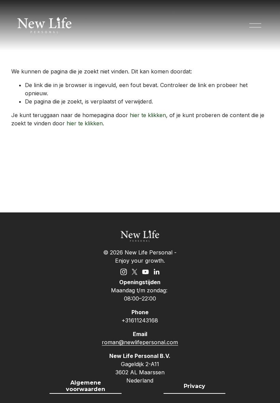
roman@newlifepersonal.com (140, 342)
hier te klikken (148, 115)
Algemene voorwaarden (85, 385)
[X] (134, 271)
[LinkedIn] (156, 271)
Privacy (194, 386)
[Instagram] (123, 271)
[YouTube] (145, 271)
